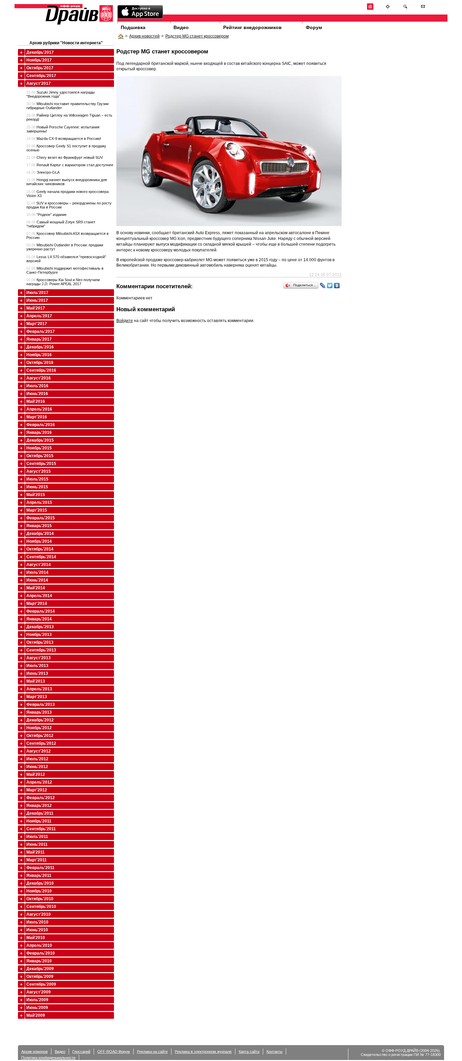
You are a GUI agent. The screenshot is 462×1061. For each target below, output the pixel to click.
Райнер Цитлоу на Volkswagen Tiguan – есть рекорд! (69, 117)
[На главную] (370, 8)
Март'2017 (36, 323)
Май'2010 (35, 937)
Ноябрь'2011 (38, 821)
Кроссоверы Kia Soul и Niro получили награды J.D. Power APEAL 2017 (63, 282)
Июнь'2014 (37, 580)
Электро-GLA (43, 172)
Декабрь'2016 (40, 347)
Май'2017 (35, 308)
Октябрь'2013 (39, 642)
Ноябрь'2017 (39, 60)
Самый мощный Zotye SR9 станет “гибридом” (60, 224)
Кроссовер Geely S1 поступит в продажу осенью (66, 148)
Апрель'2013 (39, 689)
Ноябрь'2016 (39, 354)
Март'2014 (36, 603)
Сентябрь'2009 (41, 984)
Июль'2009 (37, 999)
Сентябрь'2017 (41, 75)
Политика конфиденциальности (48, 1058)
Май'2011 (35, 852)
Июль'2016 (37, 386)
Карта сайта (249, 1052)
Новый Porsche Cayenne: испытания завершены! (62, 129)
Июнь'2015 (37, 487)
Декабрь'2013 (40, 626)
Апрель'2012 (39, 782)
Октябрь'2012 (39, 735)
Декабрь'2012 (40, 720)
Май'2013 (35, 681)
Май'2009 (35, 1015)
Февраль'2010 (40, 953)
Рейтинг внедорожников (252, 27)
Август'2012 (38, 751)
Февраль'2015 (40, 518)
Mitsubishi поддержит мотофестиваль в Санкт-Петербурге (64, 270)
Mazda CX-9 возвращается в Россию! (63, 139)
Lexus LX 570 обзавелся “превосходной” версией (66, 259)
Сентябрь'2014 (41, 556)
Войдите (124, 320)
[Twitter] (329, 285)
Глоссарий (81, 1052)
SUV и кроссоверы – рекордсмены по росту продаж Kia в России (69, 205)
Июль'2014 (37, 572)
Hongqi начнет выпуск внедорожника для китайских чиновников (66, 182)
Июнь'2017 (37, 300)
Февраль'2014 (40, 611)
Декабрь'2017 (40, 52)
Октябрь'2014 (39, 549)
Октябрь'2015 (39, 455)
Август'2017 (38, 83)
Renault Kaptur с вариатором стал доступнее (69, 165)
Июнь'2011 (37, 844)
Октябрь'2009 (39, 976)
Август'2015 (38, 471)
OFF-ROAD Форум (113, 1052)
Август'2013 (38, 658)
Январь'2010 (39, 961)
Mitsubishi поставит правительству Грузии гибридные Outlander (67, 106)
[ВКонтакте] (337, 285)
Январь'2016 (39, 432)
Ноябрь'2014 (39, 541)
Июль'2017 (37, 292)
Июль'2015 (37, 479)
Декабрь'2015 (40, 440)
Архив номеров (34, 1052)
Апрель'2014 (39, 595)
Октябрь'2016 (39, 362)
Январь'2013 (39, 712)
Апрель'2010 (39, 945)
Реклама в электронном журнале (203, 1052)
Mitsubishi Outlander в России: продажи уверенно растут (64, 247)
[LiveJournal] (322, 285)
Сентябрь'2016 (41, 370)
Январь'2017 (39, 339)
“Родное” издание (46, 215)
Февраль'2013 (40, 704)
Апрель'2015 (39, 502)
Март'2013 (36, 696)
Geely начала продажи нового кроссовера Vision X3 (67, 194)
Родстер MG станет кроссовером (197, 36)
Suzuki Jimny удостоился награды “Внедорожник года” (60, 94)
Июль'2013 (37, 665)
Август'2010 (38, 914)
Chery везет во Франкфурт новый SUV (64, 157)
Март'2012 (36, 790)
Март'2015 (36, 510)
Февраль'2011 (40, 867)
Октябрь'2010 (39, 898)
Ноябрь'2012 (39, 727)
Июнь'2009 (37, 1007)
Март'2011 (36, 860)
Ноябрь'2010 (39, 891)
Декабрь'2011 (39, 813)
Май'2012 (35, 774)
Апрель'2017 (39, 316)
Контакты (274, 1052)
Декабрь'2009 (40, 968)
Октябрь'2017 (39, 68)
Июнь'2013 (37, 673)
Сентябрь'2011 (41, 828)
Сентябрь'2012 (41, 743)
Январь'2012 (39, 805)
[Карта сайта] (388, 8)
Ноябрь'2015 (39, 448)
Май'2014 (35, 588)
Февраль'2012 (40, 797)
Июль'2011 (37, 836)
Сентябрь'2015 (41, 463)
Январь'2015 (39, 525)
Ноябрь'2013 (39, 634)
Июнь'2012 (37, 766)
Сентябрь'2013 (41, 650)
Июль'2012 (37, 759)
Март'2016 (36, 417)
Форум (314, 27)
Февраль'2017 (40, 331)
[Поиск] (405, 8)
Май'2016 (35, 401)
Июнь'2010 (37, 930)
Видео (181, 27)
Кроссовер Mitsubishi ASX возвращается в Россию (67, 235)
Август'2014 (38, 564)
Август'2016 (38, 378)
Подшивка (133, 27)
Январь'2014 (39, 619)
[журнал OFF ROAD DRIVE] (78, 24)
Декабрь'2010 (40, 883)
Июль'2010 (37, 922)
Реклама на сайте (152, 1052)
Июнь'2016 (37, 393)
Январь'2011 (38, 875)
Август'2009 (38, 992)
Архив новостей (144, 36)
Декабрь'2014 (40, 533)
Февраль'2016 (40, 424)
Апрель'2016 (39, 409)
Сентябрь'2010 (41, 906)
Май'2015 (35, 494)
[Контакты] (423, 8)
